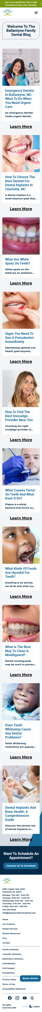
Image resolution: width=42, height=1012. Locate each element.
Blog (4, 938)
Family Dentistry (10, 950)
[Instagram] (17, 998)
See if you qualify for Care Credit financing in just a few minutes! (21, 3)
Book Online (30, 978)
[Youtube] (25, 998)
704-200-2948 (9, 910)
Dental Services (10, 929)
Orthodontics (8, 964)
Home (5, 919)
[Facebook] (10, 998)
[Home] (6, 881)
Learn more (21, 126)
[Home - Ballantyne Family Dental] (7, 13)
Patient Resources (11, 934)
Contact (6, 943)
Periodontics (8, 973)
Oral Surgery (8, 968)
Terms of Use (8, 984)
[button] (36, 12)
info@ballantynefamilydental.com (19, 913)
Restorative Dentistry (12, 959)
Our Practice (8, 924)
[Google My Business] (32, 998)
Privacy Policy (9, 980)
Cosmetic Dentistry (11, 954)
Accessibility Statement (14, 989)
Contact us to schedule (21, 866)
